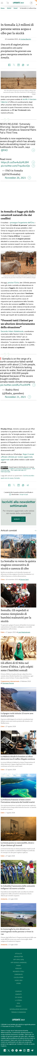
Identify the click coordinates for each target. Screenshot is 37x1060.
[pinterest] (12, 1050)
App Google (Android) (18, 962)
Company (18, 991)
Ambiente (4, 899)
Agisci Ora (18, 980)
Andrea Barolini (25, 39)
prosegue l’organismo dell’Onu (22, 222)
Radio (18, 965)
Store (10, 3)
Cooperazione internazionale (10, 681)
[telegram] (32, 1050)
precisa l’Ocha (13, 282)
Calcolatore (18, 977)
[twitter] (9, 1050)
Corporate (19, 974)
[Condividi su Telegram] (27, 65)
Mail (18, 1003)
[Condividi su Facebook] (9, 65)
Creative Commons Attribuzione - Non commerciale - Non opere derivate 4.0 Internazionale (18, 470)
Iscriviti (17, 519)
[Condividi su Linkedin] (18, 65)
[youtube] (20, 1050)
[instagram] (24, 1050)
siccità (25, 99)
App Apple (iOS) (18, 960)
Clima (2, 580)
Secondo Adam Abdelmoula (12, 331)
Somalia (17, 478)
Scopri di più (24, 494)
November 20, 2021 (15, 177)
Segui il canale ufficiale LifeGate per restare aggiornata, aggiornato (17, 457)
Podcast (18, 968)
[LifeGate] (18, 2)
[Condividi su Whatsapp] (23, 65)
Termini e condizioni (18, 1012)
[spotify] (16, 1050)
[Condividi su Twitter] (14, 65)
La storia (18, 1000)
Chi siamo (18, 997)
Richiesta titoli (18, 971)
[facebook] (5, 1050)
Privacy (18, 1006)
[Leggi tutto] (35, 530)
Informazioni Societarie (18, 1009)
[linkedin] (28, 1050)
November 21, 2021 (15, 396)
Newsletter (18, 957)
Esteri (2, 632)
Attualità (18, 954)
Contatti (18, 994)
